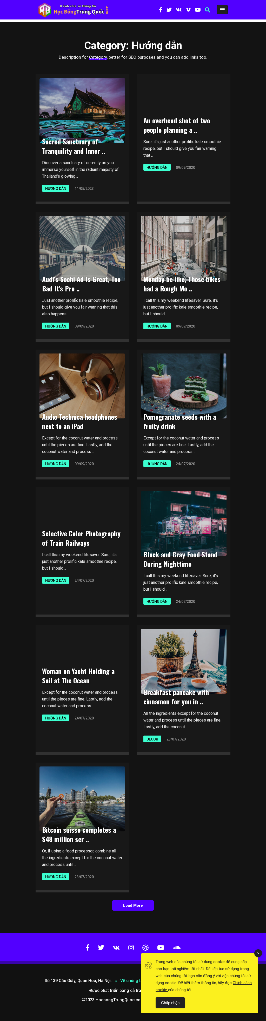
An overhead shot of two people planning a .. (176, 125)
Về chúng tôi (132, 980)
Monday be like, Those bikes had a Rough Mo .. (182, 283)
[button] (207, 10)
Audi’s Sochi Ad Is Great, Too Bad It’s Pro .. (81, 283)
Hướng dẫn (55, 188)
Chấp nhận (170, 1002)
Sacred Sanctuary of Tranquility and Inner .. (73, 146)
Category (98, 57)
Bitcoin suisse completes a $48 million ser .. (79, 834)
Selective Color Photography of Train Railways (81, 538)
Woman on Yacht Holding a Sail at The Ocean (78, 675)
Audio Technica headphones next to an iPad (79, 421)
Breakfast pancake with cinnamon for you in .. (176, 696)
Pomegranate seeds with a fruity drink (179, 421)
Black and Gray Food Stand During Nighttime (180, 559)
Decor (152, 739)
